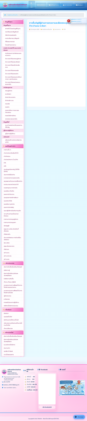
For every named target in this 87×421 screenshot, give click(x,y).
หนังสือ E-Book (8, 351)
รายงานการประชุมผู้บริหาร (11, 219)
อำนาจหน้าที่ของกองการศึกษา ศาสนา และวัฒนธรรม (13, 78)
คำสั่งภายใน (7, 234)
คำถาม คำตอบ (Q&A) (10, 282)
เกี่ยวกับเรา (80, 5)
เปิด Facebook (47, 407)
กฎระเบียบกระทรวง (9, 246)
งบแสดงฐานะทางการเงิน (10, 188)
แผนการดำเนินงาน (9, 194)
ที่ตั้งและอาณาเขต (10, 41)
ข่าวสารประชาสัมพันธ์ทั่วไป (11, 153)
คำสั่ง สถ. (6, 249)
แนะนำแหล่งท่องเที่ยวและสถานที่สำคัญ (13, 126)
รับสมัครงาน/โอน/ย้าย (12, 15)
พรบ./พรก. (7, 243)
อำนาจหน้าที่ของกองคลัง (12, 70)
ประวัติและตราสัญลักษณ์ (11, 32)
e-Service (7, 299)
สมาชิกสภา (8, 94)
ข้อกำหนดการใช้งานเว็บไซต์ (11, 320)
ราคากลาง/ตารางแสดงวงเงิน (12, 178)
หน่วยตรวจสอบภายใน (11, 119)
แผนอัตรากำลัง (8, 201)
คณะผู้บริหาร (8, 91)
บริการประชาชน (68, 5)
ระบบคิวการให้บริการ (9, 345)
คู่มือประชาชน (7, 296)
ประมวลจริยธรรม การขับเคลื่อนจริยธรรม (12, 238)
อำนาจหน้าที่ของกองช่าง (11, 74)
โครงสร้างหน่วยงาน (10, 45)
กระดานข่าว (7, 348)
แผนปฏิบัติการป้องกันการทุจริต (12, 210)
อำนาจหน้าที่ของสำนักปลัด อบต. (12, 66)
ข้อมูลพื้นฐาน (42, 5)
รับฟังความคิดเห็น (9, 279)
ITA (5, 163)
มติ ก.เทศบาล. (7, 256)
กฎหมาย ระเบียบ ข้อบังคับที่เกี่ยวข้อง (11, 230)
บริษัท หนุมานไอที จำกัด (53, 418)
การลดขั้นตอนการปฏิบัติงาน (11, 302)
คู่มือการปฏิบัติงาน (10, 133)
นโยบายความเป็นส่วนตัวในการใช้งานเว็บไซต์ (13, 324)
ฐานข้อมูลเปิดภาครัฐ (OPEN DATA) (11, 170)
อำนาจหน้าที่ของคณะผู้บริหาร (13, 58)
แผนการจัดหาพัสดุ (9, 207)
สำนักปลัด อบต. (9, 100)
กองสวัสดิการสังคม (10, 115)
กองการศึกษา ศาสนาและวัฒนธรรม (12, 111)
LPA (5, 166)
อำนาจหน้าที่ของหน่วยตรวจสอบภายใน (12, 83)
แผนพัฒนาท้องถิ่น (9, 191)
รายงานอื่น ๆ (7, 150)
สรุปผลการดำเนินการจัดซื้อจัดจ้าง (13, 181)
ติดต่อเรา (6, 313)
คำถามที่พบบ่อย (8, 328)
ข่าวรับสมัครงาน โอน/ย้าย (11, 159)
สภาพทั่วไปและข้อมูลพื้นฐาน (12, 28)
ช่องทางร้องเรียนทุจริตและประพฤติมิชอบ (11, 274)
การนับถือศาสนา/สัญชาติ (12, 38)
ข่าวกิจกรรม (7, 156)
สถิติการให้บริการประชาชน (11, 306)
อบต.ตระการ (57, 29)
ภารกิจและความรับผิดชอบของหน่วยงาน (13, 54)
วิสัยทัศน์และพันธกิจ (10, 35)
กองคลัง (7, 104)
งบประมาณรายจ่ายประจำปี (11, 184)
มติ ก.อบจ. (6, 253)
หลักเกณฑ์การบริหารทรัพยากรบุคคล (13, 141)
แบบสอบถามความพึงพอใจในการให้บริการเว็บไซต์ (13, 291)
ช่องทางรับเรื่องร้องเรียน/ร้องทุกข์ (13, 267)
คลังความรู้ (7, 270)
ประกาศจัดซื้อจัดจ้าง (9, 174)
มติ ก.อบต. (6, 259)
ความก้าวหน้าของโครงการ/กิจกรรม (11, 215)
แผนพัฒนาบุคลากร (9, 204)
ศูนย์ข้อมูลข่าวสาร (54, 5)
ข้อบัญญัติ (6, 226)
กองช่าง (7, 107)
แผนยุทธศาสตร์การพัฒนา (11, 197)
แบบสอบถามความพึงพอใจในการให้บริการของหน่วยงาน (13, 286)
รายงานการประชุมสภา (10, 222)
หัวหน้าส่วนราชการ (10, 97)
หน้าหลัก (32, 6)
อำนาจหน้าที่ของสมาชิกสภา (12, 62)
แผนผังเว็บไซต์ (8, 316)
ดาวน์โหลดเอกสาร (9, 354)
